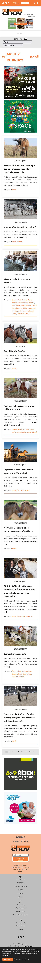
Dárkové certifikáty (20, 886)
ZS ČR (15, 946)
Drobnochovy (26, 671)
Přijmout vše (7, 959)
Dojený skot (16, 300)
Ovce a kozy (27, 674)
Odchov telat (26, 305)
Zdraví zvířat (21, 432)
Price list (20, 929)
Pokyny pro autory (21, 908)
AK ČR (10, 946)
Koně (14, 190)
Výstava (19, 242)
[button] (20, 859)
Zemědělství (32, 432)
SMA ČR (26, 946)
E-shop (20, 890)
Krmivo (31, 303)
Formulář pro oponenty (20, 915)
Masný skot (16, 305)
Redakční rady (20, 911)
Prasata (19, 308)
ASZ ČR (20, 946)
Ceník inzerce (20, 926)
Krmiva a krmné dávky (20, 303)
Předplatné (20, 883)
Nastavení (19, 959)
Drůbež (24, 300)
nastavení (5, 955)
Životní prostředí (23, 313)
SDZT (32, 946)
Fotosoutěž (20, 893)
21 (26, 752)
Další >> (31, 752)
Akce (20, 897)
